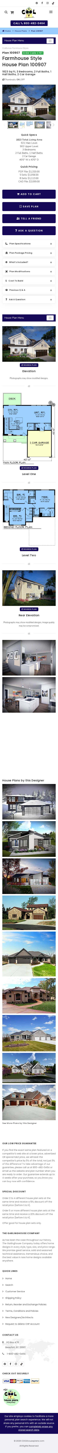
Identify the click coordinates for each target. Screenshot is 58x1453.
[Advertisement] (29, 746)
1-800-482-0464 (16, 1353)
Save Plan (30, 206)
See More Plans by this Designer (19, 1123)
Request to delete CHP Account (22, 1324)
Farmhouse (17, 48)
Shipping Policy (13, 1298)
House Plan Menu (14, 40)
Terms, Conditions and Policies (21, 1311)
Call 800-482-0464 (29, 23)
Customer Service (15, 1291)
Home (8, 31)
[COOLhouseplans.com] (29, 12)
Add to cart (30, 194)
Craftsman (7, 48)
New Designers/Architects (19, 1317)
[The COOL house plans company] (11, 1397)
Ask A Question (30, 230)
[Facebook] (42, 3)
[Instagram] (47, 3)
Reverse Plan (30, 365)
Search (9, 1285)
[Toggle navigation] (50, 40)
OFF (23, 79)
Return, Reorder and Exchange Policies (25, 1304)
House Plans (21, 31)
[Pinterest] (36, 3)
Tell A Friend (30, 218)
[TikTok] (53, 3)
